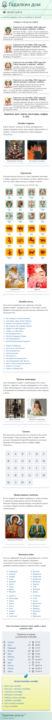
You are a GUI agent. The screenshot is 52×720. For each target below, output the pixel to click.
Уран (9, 662)
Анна (35, 598)
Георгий (36, 584)
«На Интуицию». (12, 353)
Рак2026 (42, 197)
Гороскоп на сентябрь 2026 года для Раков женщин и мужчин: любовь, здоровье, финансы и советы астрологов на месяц (29, 63)
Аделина (12, 596)
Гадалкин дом (25, 4)
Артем (11, 584)
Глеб (34, 586)
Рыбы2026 (42, 221)
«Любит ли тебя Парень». (16, 328)
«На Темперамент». (13, 339)
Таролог (38, 17)
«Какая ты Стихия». (13, 366)
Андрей (12, 576)
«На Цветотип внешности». (16, 358)
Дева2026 (20, 209)
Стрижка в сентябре (13, 691)
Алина (11, 603)
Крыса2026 (9, 234)
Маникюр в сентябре (13, 694)
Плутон (11, 668)
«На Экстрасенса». (13, 351)
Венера (11, 651)
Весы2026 (31, 209)
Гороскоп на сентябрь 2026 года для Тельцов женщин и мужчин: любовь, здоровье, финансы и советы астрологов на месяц (29, 99)
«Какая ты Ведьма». (13, 346)
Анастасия (13, 616)
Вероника (37, 616)
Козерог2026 (20, 221)
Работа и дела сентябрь (15, 697)
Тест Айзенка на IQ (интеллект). (18, 318)
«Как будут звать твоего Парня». (19, 321)
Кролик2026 (43, 234)
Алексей (12, 574)
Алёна (11, 601)
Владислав (37, 576)
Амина (11, 613)
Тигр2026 (31, 234)
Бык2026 (20, 234)
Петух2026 (20, 257)
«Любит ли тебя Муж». (14, 331)
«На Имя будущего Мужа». (16, 336)
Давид (35, 592)
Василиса (36, 611)
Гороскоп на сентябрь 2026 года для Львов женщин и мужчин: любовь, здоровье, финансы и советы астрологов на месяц (29, 28)
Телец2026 (20, 197)
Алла (11, 608)
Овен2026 (9, 197)
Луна (9, 645)
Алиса (11, 606)
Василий (12, 592)
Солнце (11, 642)
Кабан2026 (42, 257)
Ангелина (36, 596)
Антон (11, 579)
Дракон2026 (9, 246)
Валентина (37, 603)
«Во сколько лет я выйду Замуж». (19, 326)
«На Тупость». (11, 356)
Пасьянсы (28, 17)
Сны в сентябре (11, 706)
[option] (15, 151)
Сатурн (10, 659)
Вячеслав (36, 581)
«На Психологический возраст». (18, 341)
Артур (11, 586)
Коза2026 (42, 246)
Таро (20, 17)
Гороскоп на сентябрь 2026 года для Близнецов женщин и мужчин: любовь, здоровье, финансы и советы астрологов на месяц (30, 46)
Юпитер (11, 657)
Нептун (11, 665)
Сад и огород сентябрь (14, 703)
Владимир (37, 574)
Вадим (11, 589)
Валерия (36, 606)
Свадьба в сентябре (12, 700)
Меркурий (12, 648)
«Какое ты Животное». (15, 368)
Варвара (36, 608)
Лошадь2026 (31, 246)
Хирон (10, 671)
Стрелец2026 (9, 221)
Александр (13, 571)
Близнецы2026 (31, 197)
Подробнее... (8, 134)
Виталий (36, 571)
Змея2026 (20, 246)
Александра (13, 598)
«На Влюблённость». (14, 333)
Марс (10, 654)
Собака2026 (31, 257)
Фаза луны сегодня (12, 686)
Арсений (12, 581)
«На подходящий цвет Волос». (18, 361)
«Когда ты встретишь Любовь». (18, 323)
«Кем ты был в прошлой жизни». (18, 363)
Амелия (12, 611)
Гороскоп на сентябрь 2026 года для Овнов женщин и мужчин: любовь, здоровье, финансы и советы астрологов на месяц (29, 81)
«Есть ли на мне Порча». (15, 348)
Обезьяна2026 (9, 257)
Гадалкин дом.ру (13, 715)
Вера (35, 613)
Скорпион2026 (42, 209)
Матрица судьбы (9, 17)
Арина (35, 601)
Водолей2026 (31, 221)
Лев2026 (9, 209)
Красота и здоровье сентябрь (17, 689)
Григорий (36, 589)
